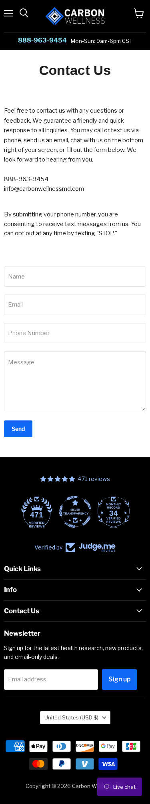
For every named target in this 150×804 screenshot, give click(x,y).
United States (71, 717)
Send (18, 428)
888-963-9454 (42, 40)
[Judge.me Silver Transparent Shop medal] (75, 512)
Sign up (119, 679)
